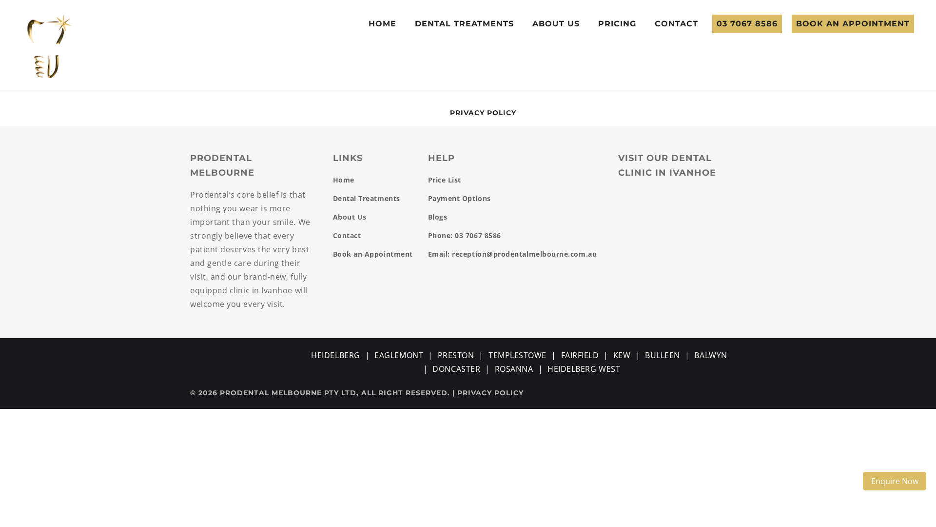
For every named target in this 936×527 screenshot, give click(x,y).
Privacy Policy (483, 112)
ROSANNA (514, 369)
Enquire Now (894, 481)
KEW (622, 355)
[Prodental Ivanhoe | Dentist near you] (49, 45)
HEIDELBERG (335, 355)
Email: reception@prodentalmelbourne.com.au (512, 254)
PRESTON (456, 355)
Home (382, 23)
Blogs (438, 217)
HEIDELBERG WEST (583, 369)
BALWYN (710, 355)
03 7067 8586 (747, 23)
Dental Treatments (464, 23)
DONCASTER (456, 369)
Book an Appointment (853, 23)
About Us (556, 23)
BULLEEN (662, 355)
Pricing (617, 23)
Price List (444, 179)
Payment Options (459, 198)
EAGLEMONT (398, 355)
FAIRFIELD (580, 355)
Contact (676, 23)
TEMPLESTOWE (517, 355)
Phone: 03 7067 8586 (464, 235)
